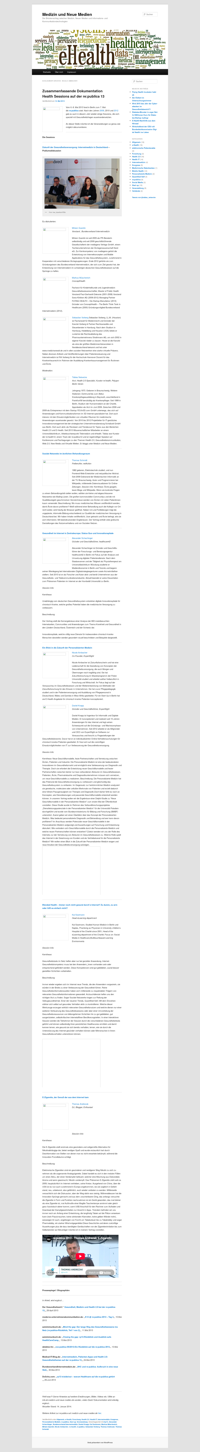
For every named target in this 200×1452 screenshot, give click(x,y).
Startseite (47, 72)
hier (99, 1413)
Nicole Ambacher (79, 652)
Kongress (114, 1419)
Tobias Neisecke (79, 377)
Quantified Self (138, 176)
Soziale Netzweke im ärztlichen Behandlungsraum (66, 453)
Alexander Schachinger (82, 538)
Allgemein (60, 1419)
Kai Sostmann (78, 914)
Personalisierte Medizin (51, 1422)
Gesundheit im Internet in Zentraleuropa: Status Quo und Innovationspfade (77, 533)
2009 (102, 110)
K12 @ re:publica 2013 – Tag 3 (99, 1316)
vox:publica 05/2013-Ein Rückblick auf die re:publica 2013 (82, 1346)
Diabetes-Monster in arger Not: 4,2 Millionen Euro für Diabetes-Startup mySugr (145, 115)
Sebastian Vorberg (80, 317)
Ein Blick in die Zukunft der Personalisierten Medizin (67, 647)
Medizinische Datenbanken (143, 168)
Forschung (76, 1419)
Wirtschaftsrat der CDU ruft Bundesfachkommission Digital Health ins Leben (144, 129)
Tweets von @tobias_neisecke (144, 197)
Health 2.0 (85, 1419)
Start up (73, 1422)
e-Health (68, 1419)
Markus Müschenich (81, 277)
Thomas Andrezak (80, 1103)
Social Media (137, 182)
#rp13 (106, 1422)
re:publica (65, 1422)
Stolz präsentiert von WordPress (100, 1442)
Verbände (136, 191)
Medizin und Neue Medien (67, 14)
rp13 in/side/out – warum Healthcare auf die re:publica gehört (86, 1376)
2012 (116, 110)
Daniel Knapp (78, 705)
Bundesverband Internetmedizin (65, 1424)
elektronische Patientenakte (143, 148)
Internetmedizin (104, 1419)
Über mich (59, 72)
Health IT (93, 1419)
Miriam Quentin (79, 227)
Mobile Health (138, 171)
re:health (72, 1426)
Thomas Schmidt (79, 460)
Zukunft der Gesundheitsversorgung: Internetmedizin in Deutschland (75, 147)
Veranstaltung (82, 1422)
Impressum (71, 72)
